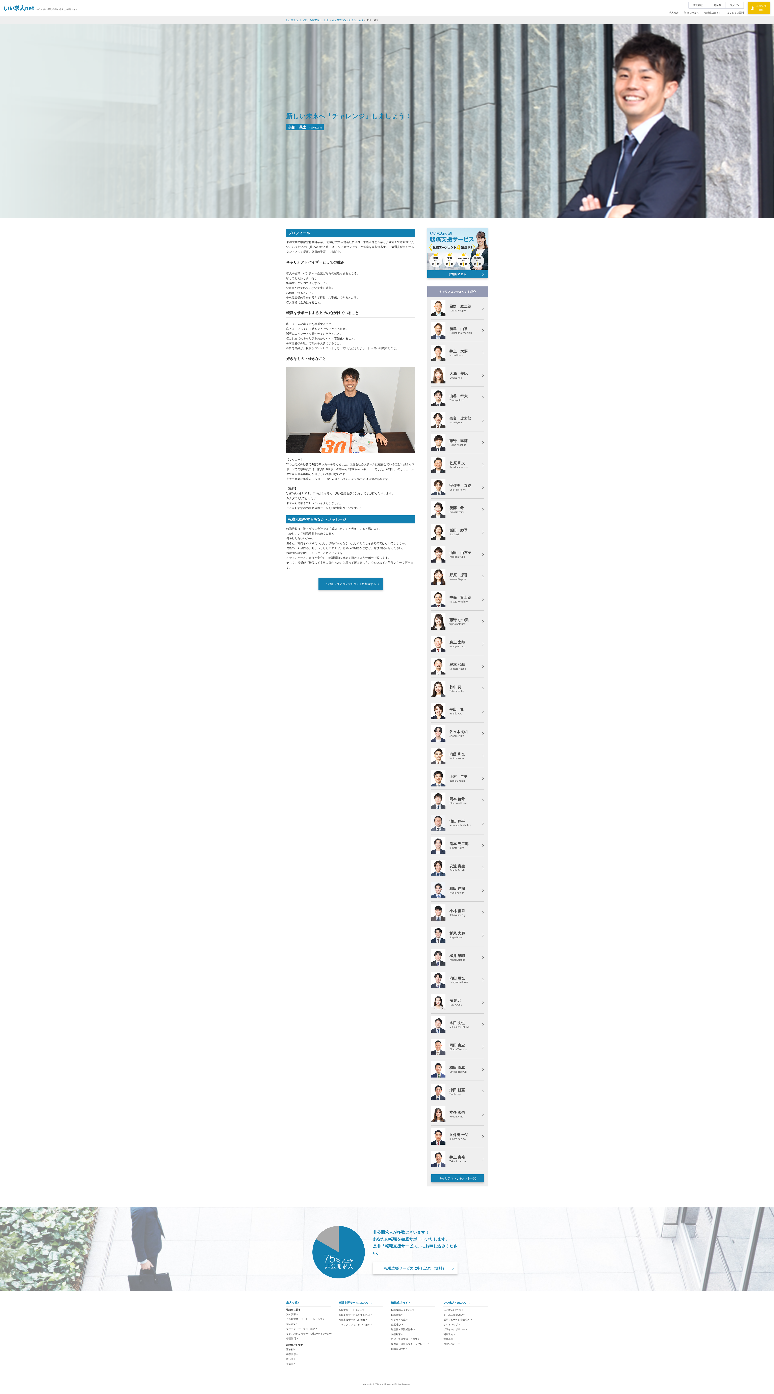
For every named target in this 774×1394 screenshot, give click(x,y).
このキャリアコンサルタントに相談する (350, 584)
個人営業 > (292, 1324)
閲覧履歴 (698, 5)
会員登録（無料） (761, 8)
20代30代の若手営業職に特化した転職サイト (56, 9)
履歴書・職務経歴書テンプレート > (410, 1344)
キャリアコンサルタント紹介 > (355, 1324)
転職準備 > (397, 1315)
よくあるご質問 (735, 12)
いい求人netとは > (453, 1310)
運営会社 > (449, 1339)
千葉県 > (290, 1364)
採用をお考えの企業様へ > (457, 1319)
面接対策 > (397, 1334)
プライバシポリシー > (455, 1329)
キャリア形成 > (399, 1319)
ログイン (734, 5)
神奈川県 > (292, 1354)
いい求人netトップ (296, 20)
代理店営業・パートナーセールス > (305, 1319)
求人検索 (673, 12)
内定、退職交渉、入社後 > (405, 1339)
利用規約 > (449, 1334)
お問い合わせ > (451, 1344)
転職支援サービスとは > (352, 1310)
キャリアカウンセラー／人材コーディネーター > (309, 1333)
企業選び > (397, 1324)
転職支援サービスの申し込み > (355, 1315)
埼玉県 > (290, 1359)
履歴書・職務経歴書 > (403, 1329)
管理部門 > (292, 1338)
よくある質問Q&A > (454, 1315)
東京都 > (290, 1349)
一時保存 (716, 5)
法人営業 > (292, 1314)
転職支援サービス (319, 20)
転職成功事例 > (399, 1348)
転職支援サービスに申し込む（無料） (415, 1268)
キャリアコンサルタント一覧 (457, 1178)
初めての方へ (691, 12)
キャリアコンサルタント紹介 (347, 20)
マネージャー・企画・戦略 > (301, 1328)
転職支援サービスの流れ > (353, 1319)
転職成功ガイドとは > (403, 1310)
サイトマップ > (451, 1324)
